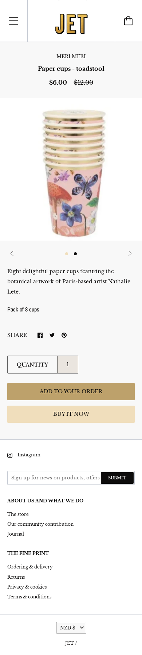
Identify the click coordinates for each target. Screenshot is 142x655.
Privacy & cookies (27, 587)
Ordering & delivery (30, 567)
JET (69, 643)
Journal (15, 534)
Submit (117, 477)
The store (18, 514)
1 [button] (66, 253)
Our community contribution (40, 524)
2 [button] (75, 253)
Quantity (32, 364)
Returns (16, 577)
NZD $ (67, 628)
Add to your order (71, 391)
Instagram (28, 454)
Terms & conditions (29, 597)
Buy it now (71, 414)
